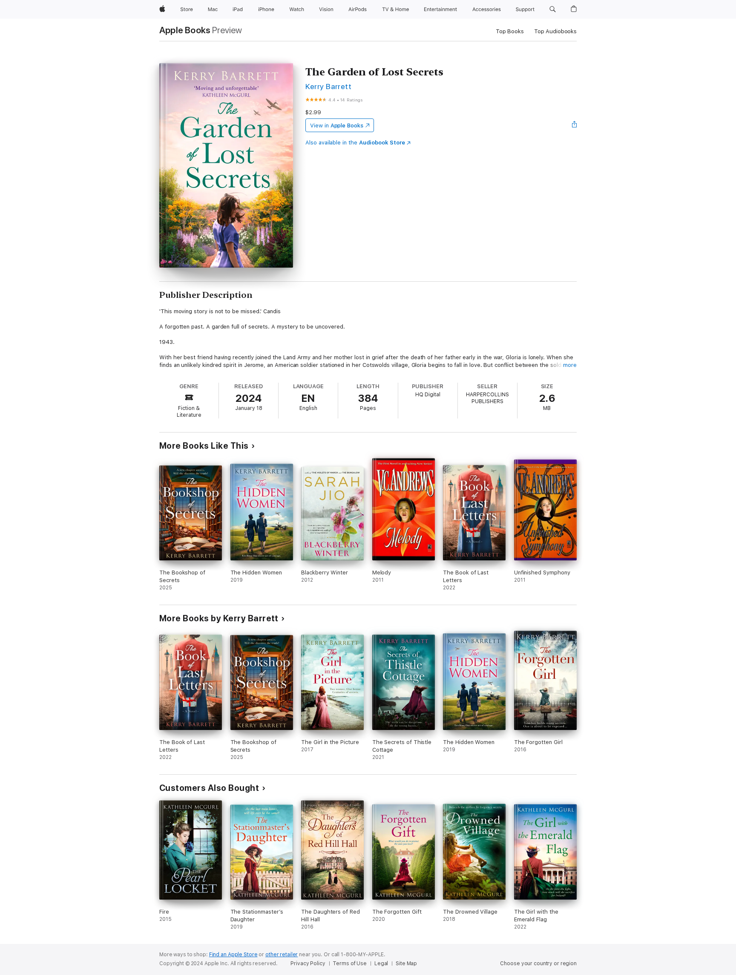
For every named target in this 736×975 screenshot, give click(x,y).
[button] (552, 9)
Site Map (406, 963)
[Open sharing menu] (574, 125)
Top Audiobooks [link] (555, 31)
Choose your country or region (538, 963)
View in (336, 125)
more (570, 365)
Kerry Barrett (328, 86)
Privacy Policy (307, 963)
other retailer (281, 955)
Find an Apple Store (233, 955)
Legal (381, 963)
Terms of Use (350, 963)
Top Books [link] (510, 31)
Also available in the (355, 142)
